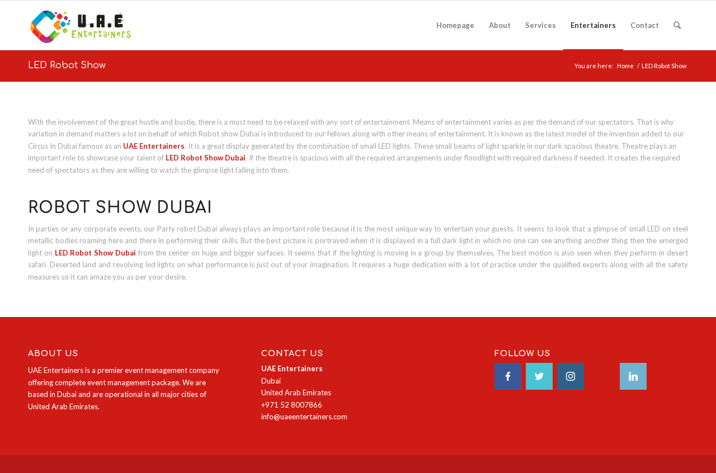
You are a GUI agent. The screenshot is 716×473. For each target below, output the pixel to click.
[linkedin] (633, 376)
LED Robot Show (67, 65)
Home (625, 65)
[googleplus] (601, 376)
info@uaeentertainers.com (304, 416)
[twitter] (539, 376)
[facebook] (507, 376)
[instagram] (570, 376)
